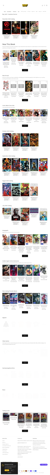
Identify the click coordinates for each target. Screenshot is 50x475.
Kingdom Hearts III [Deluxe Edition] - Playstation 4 (44, 357)
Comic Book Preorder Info (6, 445)
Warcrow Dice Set (6, 378)
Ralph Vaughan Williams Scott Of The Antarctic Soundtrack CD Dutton (21, 400)
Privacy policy (26, 472)
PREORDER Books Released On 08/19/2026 (25, 198)
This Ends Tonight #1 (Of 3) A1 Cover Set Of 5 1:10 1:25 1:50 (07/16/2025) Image (36, 119)
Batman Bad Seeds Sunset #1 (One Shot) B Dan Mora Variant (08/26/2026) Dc (44, 63)
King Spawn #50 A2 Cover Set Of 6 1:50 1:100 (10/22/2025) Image (13, 118)
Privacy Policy (4, 450)
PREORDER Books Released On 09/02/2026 (6, 174)
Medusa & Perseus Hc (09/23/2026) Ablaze (29, 305)
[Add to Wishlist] (8, 51)
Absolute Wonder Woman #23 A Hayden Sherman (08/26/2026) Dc (29, 63)
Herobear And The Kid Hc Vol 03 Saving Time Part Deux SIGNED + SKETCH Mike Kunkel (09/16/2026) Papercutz (6, 94)
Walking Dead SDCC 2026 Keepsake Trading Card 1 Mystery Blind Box (21, 425)
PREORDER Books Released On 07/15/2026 (25, 223)
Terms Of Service (5, 454)
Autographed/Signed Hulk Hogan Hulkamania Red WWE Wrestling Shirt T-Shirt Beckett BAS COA (28, 329)
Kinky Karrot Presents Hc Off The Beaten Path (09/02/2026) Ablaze (43, 306)
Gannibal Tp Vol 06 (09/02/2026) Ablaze (21, 305)
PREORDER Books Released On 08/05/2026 (6, 198)
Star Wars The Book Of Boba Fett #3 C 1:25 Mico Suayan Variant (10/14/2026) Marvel (36, 94)
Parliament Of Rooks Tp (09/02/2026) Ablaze (36, 305)
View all (25, 70)
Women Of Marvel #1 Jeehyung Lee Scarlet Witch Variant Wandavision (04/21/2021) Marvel (14, 279)
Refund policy (21, 472)
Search (3, 440)
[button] (3, 5)
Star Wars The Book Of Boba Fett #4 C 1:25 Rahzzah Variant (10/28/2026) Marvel (13, 94)
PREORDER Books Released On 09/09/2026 (15, 174)
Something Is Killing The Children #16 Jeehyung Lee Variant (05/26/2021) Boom (6, 278)
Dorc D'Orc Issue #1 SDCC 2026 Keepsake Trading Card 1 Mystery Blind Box (28, 424)
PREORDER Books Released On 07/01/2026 (6, 217)
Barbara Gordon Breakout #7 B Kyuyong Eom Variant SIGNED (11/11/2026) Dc (13, 247)
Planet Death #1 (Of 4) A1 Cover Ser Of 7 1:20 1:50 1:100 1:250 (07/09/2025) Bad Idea (44, 119)
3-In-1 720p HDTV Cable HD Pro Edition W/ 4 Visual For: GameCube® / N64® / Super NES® (13, 355)
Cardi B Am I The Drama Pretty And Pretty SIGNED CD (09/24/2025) (6, 399)
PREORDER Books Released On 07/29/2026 (43, 223)
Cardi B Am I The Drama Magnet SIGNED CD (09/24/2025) (13, 399)
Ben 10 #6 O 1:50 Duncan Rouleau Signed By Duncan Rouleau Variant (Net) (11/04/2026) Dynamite (36, 248)
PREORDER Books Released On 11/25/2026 (34, 37)
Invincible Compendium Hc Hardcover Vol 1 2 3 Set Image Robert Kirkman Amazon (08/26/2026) (13, 60)
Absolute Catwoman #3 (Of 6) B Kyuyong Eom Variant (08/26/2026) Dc (36, 63)
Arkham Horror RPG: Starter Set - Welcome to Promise (21, 379)
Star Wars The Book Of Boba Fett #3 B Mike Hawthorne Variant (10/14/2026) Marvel (44, 94)
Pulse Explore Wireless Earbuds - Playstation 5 (28, 355)
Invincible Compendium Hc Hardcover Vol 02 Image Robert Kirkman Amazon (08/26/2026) (6, 63)
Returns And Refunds (5, 447)
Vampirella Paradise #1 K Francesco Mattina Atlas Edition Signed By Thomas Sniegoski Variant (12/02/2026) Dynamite (28, 248)
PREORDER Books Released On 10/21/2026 (25, 149)
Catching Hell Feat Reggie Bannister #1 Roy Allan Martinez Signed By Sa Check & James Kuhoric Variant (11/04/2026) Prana (21, 248)
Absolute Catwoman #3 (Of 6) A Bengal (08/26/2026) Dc (21, 63)
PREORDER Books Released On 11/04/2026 (6, 37)
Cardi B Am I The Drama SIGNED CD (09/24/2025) (43, 399)
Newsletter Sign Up (5, 444)
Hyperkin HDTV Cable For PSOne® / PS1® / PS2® (21, 355)
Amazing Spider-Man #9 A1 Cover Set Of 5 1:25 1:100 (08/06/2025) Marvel (21, 119)
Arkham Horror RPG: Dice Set (44, 379)
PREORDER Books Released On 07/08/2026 (15, 223)
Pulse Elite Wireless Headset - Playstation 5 (36, 355)
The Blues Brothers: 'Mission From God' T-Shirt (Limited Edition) (36, 329)
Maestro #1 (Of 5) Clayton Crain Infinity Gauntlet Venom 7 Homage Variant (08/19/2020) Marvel (36, 279)
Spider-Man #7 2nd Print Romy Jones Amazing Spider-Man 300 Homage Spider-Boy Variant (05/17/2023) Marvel (28, 279)
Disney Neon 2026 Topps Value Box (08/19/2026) (6, 422)
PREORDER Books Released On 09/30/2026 (43, 174)
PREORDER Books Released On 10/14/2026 (15, 149)
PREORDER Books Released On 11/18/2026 (25, 37)
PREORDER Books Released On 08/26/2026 (34, 198)
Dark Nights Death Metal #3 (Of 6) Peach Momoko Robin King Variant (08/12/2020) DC (21, 278)
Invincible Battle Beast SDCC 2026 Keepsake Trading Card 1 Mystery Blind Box (36, 425)
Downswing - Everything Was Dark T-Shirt (13, 328)
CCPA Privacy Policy (5, 452)
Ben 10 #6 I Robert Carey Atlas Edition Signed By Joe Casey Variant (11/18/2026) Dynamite (43, 247)
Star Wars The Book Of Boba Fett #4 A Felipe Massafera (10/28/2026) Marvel (28, 94)
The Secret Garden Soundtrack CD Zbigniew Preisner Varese (28, 400)
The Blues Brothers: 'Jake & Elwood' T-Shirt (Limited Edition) (44, 329)
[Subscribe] (19, 464)
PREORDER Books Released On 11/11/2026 (15, 36)
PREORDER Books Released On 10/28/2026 (34, 149)
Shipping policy (36, 472)
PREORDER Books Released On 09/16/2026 (25, 174)
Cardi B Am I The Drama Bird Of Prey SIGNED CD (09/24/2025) (36, 399)
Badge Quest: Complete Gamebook (28, 379)
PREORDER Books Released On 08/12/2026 (15, 198)
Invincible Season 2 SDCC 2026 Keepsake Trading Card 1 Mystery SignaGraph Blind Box (44, 425)
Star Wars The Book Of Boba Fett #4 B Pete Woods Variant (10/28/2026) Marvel (21, 94)
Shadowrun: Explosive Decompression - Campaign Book (13, 379)
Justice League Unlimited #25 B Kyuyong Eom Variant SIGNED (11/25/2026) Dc (6, 247)
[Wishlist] (44, 5)
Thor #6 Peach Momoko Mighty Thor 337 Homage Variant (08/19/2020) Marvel (44, 277)
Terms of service (31, 472)
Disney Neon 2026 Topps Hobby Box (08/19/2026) (13, 418)
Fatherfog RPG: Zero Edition (36, 379)
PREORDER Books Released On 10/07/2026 (6, 149)
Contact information (41, 472)
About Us (3, 442)
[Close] (17, 462)
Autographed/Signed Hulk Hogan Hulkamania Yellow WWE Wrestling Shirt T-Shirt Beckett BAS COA (21, 330)
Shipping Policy (4, 449)
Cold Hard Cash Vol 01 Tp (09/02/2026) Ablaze (6, 305)
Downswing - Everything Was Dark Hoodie (6, 328)
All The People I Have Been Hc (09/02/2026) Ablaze (14, 306)
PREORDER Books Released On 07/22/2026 (34, 215)
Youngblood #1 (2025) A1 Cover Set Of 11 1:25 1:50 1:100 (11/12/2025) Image (6, 119)
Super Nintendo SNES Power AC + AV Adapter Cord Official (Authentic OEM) (6, 355)
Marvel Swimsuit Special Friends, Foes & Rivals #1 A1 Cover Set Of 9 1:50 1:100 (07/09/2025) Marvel (28, 119)
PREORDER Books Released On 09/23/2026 (34, 174)
